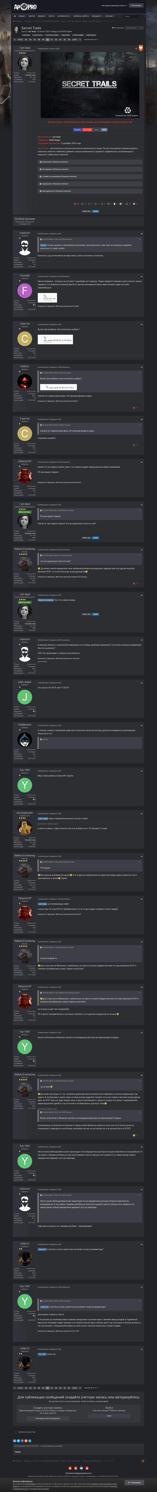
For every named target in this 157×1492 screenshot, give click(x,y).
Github (96, 130)
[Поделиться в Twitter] (18, 1441)
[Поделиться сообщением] (136, 49)
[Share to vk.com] (14, 1441)
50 (47, 39)
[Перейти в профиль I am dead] (16, 29)
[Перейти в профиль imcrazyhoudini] (24, 828)
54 (64, 39)
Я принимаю (135, 1482)
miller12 (24, 1243)
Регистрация (136, 5)
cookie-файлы (30, 1484)
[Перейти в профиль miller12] (24, 1258)
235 (141, 28)
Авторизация (119, 28)
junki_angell (25, 681)
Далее (74, 39)
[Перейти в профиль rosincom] (24, 248)
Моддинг (96, 16)
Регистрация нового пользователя (48, 1418)
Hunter (43, 245)
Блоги (52, 16)
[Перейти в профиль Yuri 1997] (24, 785)
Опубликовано (48, 49)
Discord (77, 130)
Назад (20, 39)
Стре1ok (25, 323)
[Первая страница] (14, 39)
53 (60, 39)
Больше (109, 16)
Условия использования (39, 1489)
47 (34, 39)
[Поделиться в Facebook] (22, 1441)
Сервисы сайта (80, 16)
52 (56, 39)
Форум (32, 16)
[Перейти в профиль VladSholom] (24, 739)
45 (26, 39)
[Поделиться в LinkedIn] (30, 1441)
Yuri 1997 (25, 770)
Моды (22, 16)
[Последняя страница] (80, 39)
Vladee (18, 1452)
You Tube (87, 130)
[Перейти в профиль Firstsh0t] (24, 290)
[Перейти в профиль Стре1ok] (24, 338)
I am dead (25, 47)
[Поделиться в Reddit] (26, 1441)
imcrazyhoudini (25, 812)
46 (30, 39)
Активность (63, 16)
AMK (104, 130)
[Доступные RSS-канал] (143, 1461)
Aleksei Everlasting (24, 548)
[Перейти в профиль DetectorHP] (24, 476)
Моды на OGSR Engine (62, 31)
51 (51, 39)
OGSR (96, 211)
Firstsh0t (25, 275)
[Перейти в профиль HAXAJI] (24, 381)
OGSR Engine (54, 140)
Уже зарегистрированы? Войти (113, 6)
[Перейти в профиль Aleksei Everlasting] (24, 564)
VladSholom (24, 724)
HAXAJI (24, 366)
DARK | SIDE (87, 211)
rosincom (25, 232)
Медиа (41, 16)
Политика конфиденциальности (78, 1473)
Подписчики (131, 28)
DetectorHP (24, 461)
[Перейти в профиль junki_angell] (24, 697)
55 (69, 39)
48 (39, 39)
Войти (109, 1416)
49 (43, 39)
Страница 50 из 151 (91, 39)
